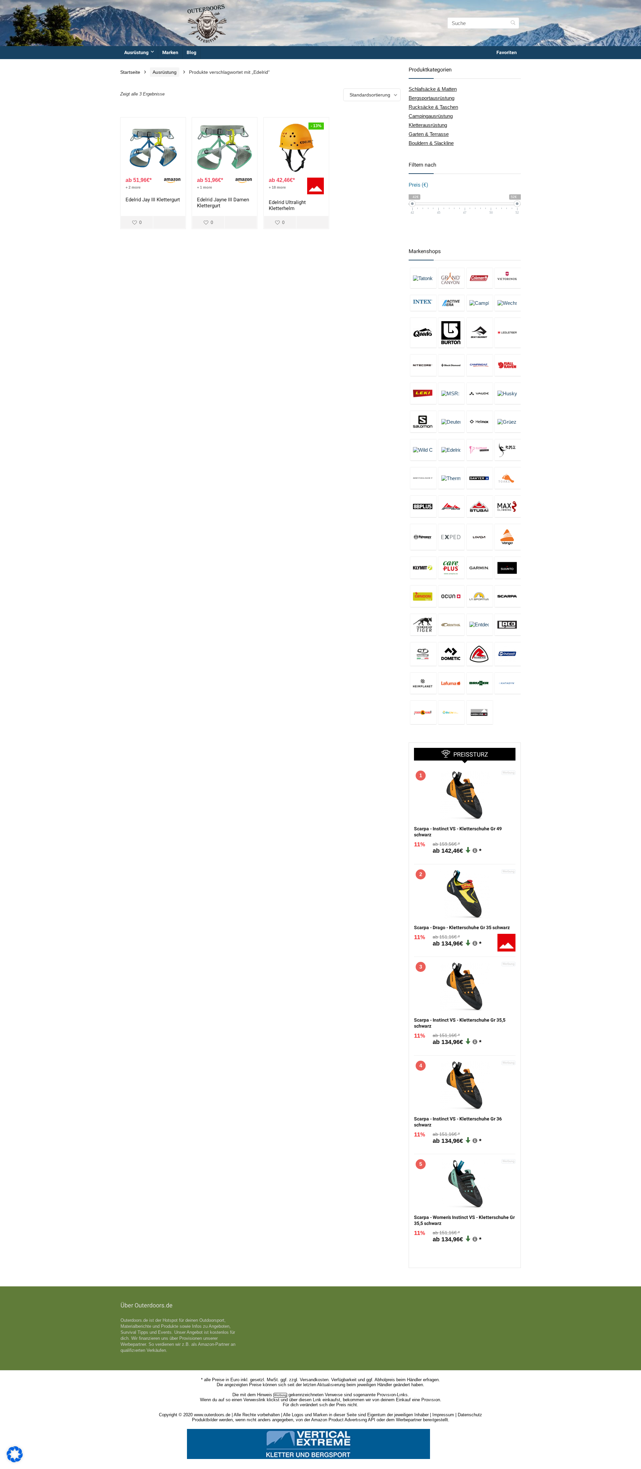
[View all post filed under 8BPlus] (423, 506)
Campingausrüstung (431, 116)
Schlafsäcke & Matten (433, 89)
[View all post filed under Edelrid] (451, 450)
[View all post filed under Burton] (451, 333)
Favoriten (506, 52)
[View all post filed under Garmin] (480, 568)
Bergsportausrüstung (431, 98)
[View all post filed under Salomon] (423, 421)
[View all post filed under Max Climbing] (508, 506)
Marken (170, 52)
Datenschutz (470, 1414)
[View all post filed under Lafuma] (451, 683)
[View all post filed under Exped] (451, 537)
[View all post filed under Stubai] (480, 506)
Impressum (443, 1414)
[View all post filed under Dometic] (451, 654)
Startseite (130, 72)
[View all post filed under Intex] (423, 303)
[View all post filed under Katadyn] (508, 683)
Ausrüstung (136, 52)
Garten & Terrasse (429, 134)
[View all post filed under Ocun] (451, 596)
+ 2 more (133, 187)
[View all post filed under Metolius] (423, 478)
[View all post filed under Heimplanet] (423, 683)
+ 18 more (277, 187)
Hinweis (264, 1394)
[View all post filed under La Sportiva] (480, 596)
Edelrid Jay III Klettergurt (153, 200)
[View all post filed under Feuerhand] (423, 712)
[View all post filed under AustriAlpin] (451, 506)
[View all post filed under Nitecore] (423, 365)
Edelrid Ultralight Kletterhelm (287, 205)
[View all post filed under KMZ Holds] (508, 450)
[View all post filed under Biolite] (451, 712)
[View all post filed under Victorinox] (508, 278)
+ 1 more (204, 187)
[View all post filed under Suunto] (508, 568)
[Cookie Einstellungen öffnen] (15, 1460)
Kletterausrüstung (428, 125)
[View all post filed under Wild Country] (423, 450)
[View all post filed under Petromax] (423, 537)
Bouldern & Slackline (431, 143)
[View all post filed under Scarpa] (508, 596)
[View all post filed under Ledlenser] (508, 333)
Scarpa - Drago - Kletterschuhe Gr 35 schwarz (462, 927)
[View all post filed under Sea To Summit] (480, 333)
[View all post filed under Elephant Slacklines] (480, 450)
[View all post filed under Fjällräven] (508, 365)
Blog (191, 52)
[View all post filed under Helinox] (480, 421)
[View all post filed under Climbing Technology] (423, 654)
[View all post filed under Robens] (480, 654)
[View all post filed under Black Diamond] (451, 365)
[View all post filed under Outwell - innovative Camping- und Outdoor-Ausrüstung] (508, 654)
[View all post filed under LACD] (508, 624)
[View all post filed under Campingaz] (480, 365)
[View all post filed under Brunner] (480, 683)
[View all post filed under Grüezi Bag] (508, 421)
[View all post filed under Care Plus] (451, 568)
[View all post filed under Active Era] (451, 303)
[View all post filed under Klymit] (423, 568)
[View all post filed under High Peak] (480, 712)
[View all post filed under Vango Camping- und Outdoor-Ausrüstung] (508, 537)
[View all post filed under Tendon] (423, 596)
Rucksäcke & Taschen (433, 107)
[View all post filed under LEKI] (423, 393)
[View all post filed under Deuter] (451, 421)
